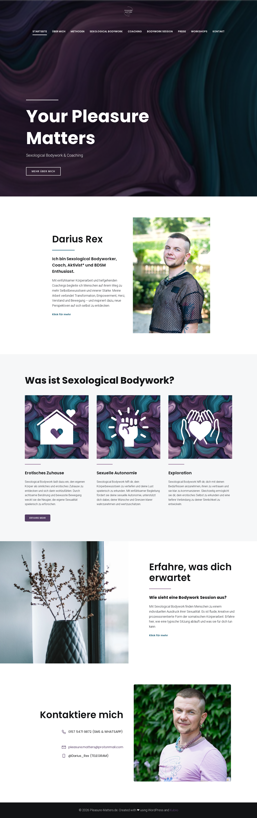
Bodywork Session (160, 31)
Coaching (135, 31)
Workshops (199, 31)
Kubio (174, 810)
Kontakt (218, 31)
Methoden (77, 31)
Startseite (40, 31)
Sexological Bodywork (106, 31)
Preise (182, 31)
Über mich (58, 31)
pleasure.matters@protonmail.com (95, 747)
